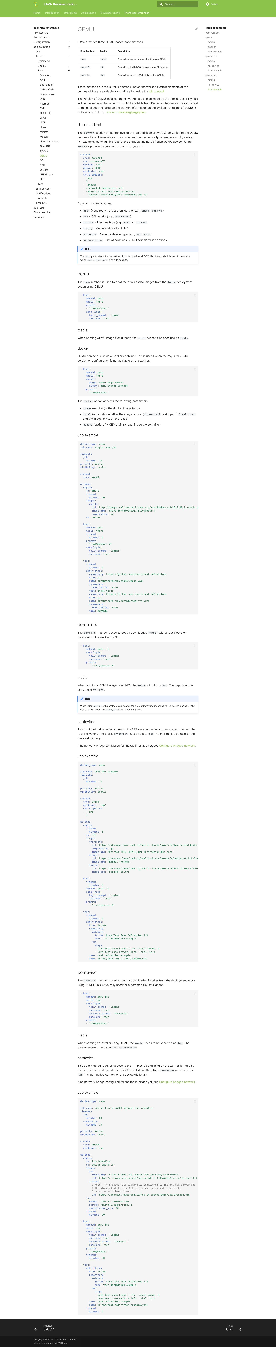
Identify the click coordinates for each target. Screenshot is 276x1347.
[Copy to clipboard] (195, 155)
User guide (70, 12)
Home (37, 12)
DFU (42, 98)
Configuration (42, 42)
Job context (212, 32)
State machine (42, 212)
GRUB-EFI (45, 113)
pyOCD (44, 150)
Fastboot (45, 103)
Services (39, 217)
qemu (208, 37)
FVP (42, 108)
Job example (215, 51)
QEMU (43, 155)
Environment (43, 188)
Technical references (136, 12)
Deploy (42, 65)
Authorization (41, 37)
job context (156, 91)
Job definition (42, 46)
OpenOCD (46, 146)
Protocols (41, 198)
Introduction (52, 12)
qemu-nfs (211, 56)
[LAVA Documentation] (36, 4)
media (211, 42)
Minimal (44, 131)
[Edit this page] (196, 29)
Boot (40, 70)
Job (38, 51)
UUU (42, 179)
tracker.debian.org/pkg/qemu (125, 112)
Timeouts (41, 202)
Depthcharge (47, 94)
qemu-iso (210, 75)
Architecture (41, 32)
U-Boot (44, 169)
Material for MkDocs (56, 1343)
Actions (40, 56)
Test (40, 183)
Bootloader (46, 84)
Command (44, 60)
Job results (40, 207)
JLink (43, 127)
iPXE (42, 122)
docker (212, 46)
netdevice (213, 65)
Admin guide (88, 12)
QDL (42, 160)
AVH (42, 79)
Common (45, 75)
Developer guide (110, 12)
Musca (44, 136)
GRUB (43, 117)
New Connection (49, 141)
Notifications (43, 193)
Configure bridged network (177, 745)
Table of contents (215, 27)
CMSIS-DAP (47, 89)
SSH (42, 165)
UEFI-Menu (46, 174)
